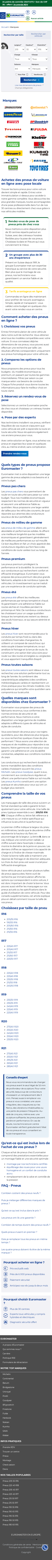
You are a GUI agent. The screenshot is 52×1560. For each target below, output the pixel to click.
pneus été (10, 597)
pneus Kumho (13, 781)
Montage (7, 1460)
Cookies (39, 1547)
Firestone (7, 1409)
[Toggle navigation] (3, 15)
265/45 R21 (12, 1063)
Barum (6, 1383)
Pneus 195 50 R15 (10, 1520)
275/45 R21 (12, 1053)
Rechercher (30, 80)
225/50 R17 (12, 959)
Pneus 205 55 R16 (11, 1481)
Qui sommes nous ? (12, 1349)
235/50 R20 (12, 1039)
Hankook (7, 1418)
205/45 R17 (12, 949)
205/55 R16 (12, 919)
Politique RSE (9, 1358)
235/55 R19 (12, 1003)
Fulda (5, 1413)
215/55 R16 (12, 932)
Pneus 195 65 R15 (10, 1511)
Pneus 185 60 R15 (10, 1524)
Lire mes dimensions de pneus (28, 85)
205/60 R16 (12, 925)
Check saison (9, 1465)
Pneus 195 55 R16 (10, 1507)
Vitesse (35, 55)
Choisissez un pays (25, 1539)
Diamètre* (41, 45)
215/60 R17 (12, 955)
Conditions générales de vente (17, 1544)
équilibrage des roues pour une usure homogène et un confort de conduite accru (27, 1170)
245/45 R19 (12, 1006)
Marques (35, 64)
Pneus (5, 1456)
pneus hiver (11, 634)
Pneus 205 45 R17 (11, 1490)
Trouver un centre (11, 1451)
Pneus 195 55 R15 (10, 1516)
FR (47, 8)
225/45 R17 (12, 946)
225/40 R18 (12, 973)
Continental (8, 1378)
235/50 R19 (12, 1000)
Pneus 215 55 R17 (10, 1503)
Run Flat (21, 75)
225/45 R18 (12, 976)
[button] (27, 74)
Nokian (6, 1422)
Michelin (7, 1374)
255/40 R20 (13, 1036)
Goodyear (7, 1400)
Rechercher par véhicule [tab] (38, 35)
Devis (5, 1469)
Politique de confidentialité (21, 1547)
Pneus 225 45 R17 (11, 1494)
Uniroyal (7, 1392)
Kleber (6, 1435)
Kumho (6, 1426)
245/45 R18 (12, 985)
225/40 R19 (12, 1012)
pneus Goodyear (24, 772)
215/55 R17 (12, 952)
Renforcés (38, 75)
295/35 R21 (12, 1060)
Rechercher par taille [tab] (14, 35)
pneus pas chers (14, 491)
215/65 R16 (12, 929)
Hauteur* (29, 45)
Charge (17, 55)
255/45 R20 (12, 1030)
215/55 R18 (12, 982)
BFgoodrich (8, 1405)
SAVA (5, 1431)
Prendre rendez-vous (15, 453)
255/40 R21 (12, 1057)
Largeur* (17, 45)
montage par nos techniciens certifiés (27, 1164)
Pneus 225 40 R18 (11, 1485)
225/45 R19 (12, 1009)
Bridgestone (8, 1387)
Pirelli (5, 1396)
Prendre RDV (9, 1447)
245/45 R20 (13, 1033)
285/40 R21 (12, 1066)
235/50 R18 (12, 979)
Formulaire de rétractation (15, 1362)
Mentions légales (40, 1544)
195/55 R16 (12, 922)
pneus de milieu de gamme (20, 528)
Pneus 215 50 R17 (10, 1498)
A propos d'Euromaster (13, 1345)
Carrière (6, 1353)
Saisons (17, 64)
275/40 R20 (13, 1026)
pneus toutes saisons (16, 670)
